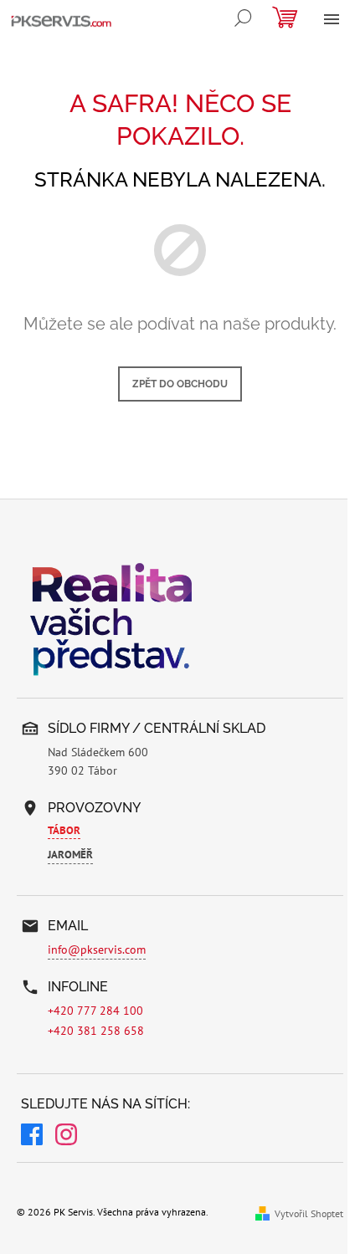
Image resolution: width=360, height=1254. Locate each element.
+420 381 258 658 (96, 1030)
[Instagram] (66, 1136)
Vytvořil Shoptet (309, 1213)
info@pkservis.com (97, 949)
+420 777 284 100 (95, 1010)
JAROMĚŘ (70, 854)
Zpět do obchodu (180, 384)
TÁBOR (64, 830)
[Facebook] (32, 1136)
